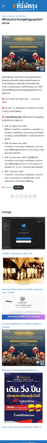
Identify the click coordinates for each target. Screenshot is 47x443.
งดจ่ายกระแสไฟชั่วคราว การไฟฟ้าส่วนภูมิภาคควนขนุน (21, 325)
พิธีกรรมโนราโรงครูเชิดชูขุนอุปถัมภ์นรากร (19, 370)
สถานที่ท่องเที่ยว (21, 16)
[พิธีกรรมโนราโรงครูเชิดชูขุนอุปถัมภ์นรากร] (23, 348)
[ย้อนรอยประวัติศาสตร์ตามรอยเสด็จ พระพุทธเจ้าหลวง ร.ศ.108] (23, 270)
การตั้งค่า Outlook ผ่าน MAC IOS (17, 253)
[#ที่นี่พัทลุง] (25, 5)
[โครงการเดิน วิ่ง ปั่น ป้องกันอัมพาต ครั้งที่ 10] (23, 398)
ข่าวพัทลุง (11, 16)
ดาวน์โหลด (18, 187)
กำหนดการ (8, 187)
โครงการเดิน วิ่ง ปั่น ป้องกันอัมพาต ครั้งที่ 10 (21, 427)
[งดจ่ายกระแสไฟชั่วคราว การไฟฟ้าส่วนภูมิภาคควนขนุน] (23, 307)
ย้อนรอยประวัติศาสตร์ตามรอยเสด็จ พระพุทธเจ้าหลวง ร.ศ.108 (22, 291)
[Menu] (3, 6)
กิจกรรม (4, 16)
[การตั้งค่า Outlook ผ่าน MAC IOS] (23, 233)
